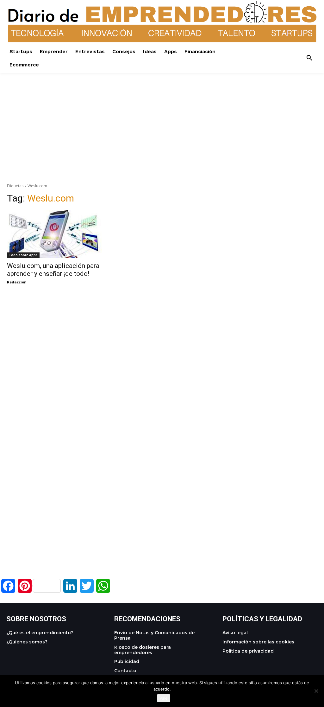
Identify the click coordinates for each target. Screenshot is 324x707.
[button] (309, 58)
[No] (316, 691)
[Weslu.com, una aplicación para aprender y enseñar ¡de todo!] (54, 234)
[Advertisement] (162, 117)
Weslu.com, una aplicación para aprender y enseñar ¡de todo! (53, 269)
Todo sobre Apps (23, 255)
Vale (163, 698)
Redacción (17, 282)
